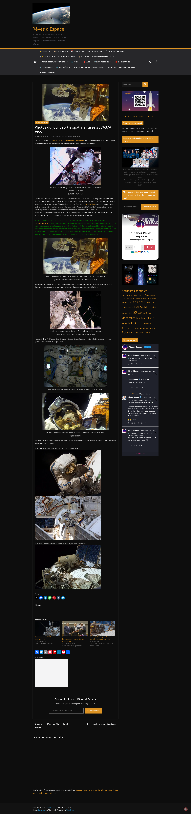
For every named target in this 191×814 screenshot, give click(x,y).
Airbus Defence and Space (129, 295)
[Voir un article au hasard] (156, 62)
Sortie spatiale (150, 328)
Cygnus (124, 307)
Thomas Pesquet (144, 333)
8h (154, 355)
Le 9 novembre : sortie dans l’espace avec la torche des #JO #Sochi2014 (73, 639)
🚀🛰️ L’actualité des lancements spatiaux (57, 56)
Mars (124, 323)
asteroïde (131, 298)
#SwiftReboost (133, 360)
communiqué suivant (42, 223)
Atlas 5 (145, 298)
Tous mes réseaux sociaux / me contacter (140, 116)
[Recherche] (145, 84)
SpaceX (134, 332)
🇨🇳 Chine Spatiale (123, 62)
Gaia (154, 307)
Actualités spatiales (42, 122)
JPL (144, 313)
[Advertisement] (51, 673)
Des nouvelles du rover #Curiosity (101, 724)
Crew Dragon (150, 302)
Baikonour (125, 302)
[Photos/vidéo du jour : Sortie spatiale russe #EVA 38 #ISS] (102, 628)
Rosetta (137, 328)
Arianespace (150, 295)
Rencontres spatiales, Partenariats (89, 67)
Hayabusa (124, 313)
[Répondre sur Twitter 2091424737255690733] (129, 364)
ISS (66, 137)
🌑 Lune (74, 62)
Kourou (148, 313)
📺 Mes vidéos (62, 67)
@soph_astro (147, 397)
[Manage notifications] (186, 809)
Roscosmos (128, 328)
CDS (131, 302)
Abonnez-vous (93, 710)
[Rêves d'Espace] (35, 62)
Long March (141, 318)
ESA (136, 307)
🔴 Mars (87, 62)
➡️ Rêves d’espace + (47, 72)
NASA (70, 137)
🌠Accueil (44, 51)
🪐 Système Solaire (102, 62)
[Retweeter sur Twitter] (133, 394)
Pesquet (140, 324)
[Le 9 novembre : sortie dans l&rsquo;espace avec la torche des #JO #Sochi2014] (75, 628)
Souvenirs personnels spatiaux (121, 67)
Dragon (130, 307)
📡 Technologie (46, 67)
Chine (136, 302)
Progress (147, 324)
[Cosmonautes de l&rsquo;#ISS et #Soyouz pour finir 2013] (47, 628)
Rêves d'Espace (48, 29)
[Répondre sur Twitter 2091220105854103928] (129, 445)
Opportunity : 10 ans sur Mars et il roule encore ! (52, 726)
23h (155, 397)
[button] (49, 51)
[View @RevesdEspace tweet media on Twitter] (147, 440)
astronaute (139, 298)
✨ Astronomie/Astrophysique (52, 62)
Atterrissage (152, 298)
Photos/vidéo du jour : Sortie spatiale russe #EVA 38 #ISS (100, 638)
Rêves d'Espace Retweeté (142, 394)
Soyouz (126, 332)
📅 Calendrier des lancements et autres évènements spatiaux (97, 51)
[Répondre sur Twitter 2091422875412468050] (129, 387)
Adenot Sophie (133, 397)
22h (154, 430)
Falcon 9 (147, 307)
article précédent (89, 204)
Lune (151, 318)
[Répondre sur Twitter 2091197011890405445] (129, 423)
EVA (63, 137)
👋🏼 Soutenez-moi (61, 51)
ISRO (129, 313)
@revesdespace (146, 355)
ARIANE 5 (141, 295)
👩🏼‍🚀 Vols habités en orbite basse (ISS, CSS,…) (96, 56)
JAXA (140, 313)
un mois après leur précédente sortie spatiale (67, 140)
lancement (128, 318)
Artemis (124, 298)
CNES (143, 302)
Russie (142, 328)
